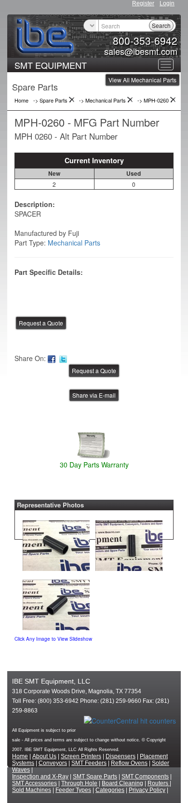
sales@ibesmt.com (140, 51)
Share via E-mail (94, 395)
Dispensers (120, 756)
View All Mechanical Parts (142, 80)
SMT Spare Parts (95, 776)
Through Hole (79, 783)
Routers (159, 783)
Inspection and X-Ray (40, 776)
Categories (109, 790)
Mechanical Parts (74, 242)
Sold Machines (31, 790)
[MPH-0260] (56, 543)
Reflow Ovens (129, 763)
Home (20, 756)
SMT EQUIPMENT (50, 65)
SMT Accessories (34, 783)
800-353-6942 (145, 40)
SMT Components (145, 776)
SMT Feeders (89, 763)
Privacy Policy (147, 790)
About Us (44, 756)
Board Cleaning (122, 783)
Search (161, 25)
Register (143, 3)
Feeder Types (73, 790)
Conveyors (53, 763)
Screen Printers (81, 756)
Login (167, 3)
